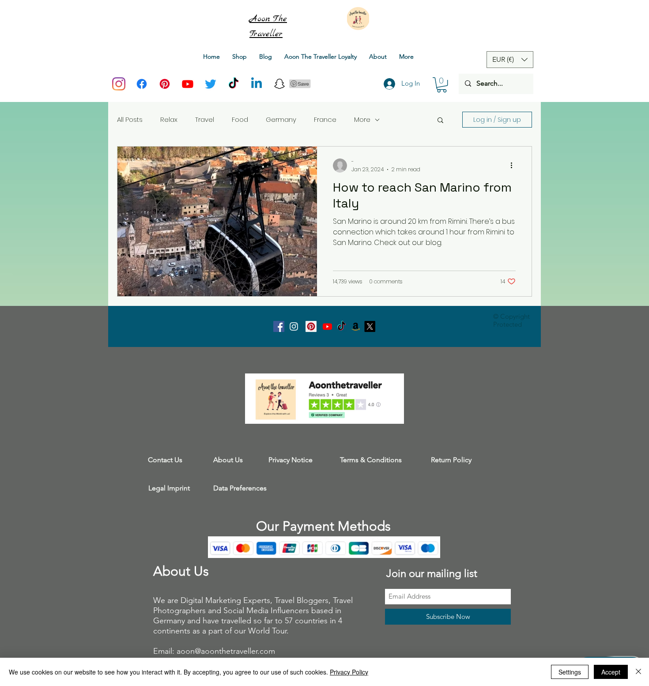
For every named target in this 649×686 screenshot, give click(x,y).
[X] (369, 326)
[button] (442, 84)
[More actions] (514, 165)
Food (240, 119)
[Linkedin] (256, 83)
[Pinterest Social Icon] (311, 326)
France (325, 119)
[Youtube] (187, 83)
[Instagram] (118, 83)
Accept (610, 671)
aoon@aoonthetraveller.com (226, 651)
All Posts (130, 119)
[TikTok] (233, 83)
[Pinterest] (164, 83)
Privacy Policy (349, 671)
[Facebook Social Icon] (278, 326)
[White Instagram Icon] (293, 326)
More (362, 119)
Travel (204, 119)
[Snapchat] (279, 83)
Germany (281, 119)
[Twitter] (210, 83)
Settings (569, 671)
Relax (168, 119)
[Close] (638, 672)
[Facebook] (141, 83)
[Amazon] (355, 326)
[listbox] (510, 59)
